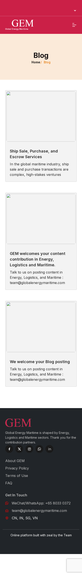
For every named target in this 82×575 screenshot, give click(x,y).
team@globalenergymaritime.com (39, 510)
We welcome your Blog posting (40, 361)
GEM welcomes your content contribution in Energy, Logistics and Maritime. (37, 259)
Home (35, 62)
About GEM (15, 461)
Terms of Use (16, 475)
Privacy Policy (17, 468)
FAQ (8, 483)
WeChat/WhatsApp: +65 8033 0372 (41, 503)
